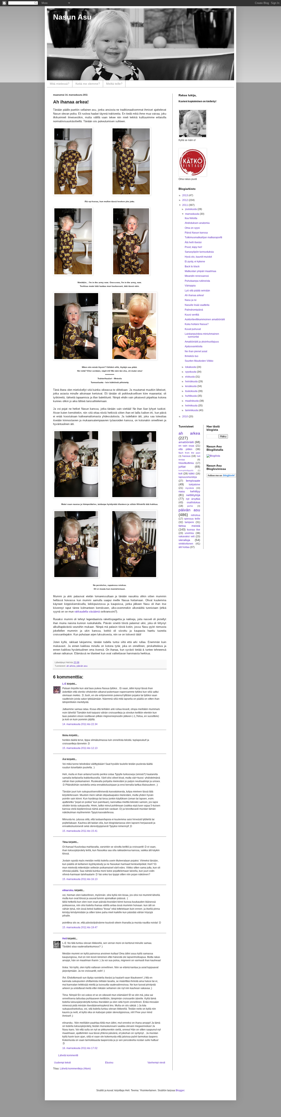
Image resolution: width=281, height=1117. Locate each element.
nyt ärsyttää (193, 498)
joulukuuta (191, 209)
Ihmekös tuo (191, 356)
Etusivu (109, 1062)
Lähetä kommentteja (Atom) (75, 1068)
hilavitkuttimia (186, 463)
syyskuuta (191, 371)
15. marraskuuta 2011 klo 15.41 (80, 831)
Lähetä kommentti (68, 1055)
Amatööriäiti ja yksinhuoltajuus (202, 341)
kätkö (192, 473)
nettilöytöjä (193, 495)
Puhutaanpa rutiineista (197, 280)
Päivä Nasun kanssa (196, 232)
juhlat (182, 466)
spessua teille (192, 518)
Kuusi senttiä (192, 314)
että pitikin (185, 449)
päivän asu (82, 666)
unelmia (189, 533)
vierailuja (184, 540)
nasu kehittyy (189, 491)
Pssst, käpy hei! (193, 247)
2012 (185, 200)
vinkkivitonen (186, 543)
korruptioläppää (186, 470)
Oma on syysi (192, 227)
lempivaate (193, 480)
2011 (185, 205)
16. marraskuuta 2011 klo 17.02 (80, 1048)
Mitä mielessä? (59, 83)
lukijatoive (194, 484)
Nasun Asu (72, 17)
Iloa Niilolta (191, 218)
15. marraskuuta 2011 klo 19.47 (80, 927)
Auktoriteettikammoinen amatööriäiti (205, 319)
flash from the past (189, 453)
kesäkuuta (191, 386)
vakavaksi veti (187, 536)
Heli (64, 938)
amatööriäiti (186, 442)
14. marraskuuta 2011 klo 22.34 (80, 724)
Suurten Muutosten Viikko (199, 360)
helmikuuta (191, 405)
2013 (185, 195)
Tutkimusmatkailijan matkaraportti (203, 237)
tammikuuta (192, 410)
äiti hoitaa (184, 547)
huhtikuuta (191, 395)
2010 (185, 416)
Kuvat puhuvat (193, 329)
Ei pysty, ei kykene (195, 261)
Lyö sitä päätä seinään (197, 290)
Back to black (192, 266)
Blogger (180, 1090)
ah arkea (70, 666)
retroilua (195, 515)
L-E (64, 683)
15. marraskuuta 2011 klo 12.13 (80, 748)
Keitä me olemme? (87, 83)
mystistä (189, 488)
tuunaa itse (193, 529)
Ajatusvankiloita (193, 346)
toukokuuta (191, 391)
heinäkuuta (191, 381)
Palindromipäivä (194, 309)
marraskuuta (192, 213)
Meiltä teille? (114, 83)
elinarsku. (68, 890)
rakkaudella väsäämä (87, 611)
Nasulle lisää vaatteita (197, 305)
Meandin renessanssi (197, 276)
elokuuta (190, 376)
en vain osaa (186, 445)
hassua (186, 456)
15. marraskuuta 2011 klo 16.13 (80, 879)
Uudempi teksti (62, 1062)
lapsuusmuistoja (188, 477)
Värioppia (190, 285)
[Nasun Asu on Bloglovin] (221, 476)
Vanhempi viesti (156, 1062)
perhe (190, 506)
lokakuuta (191, 367)
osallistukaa (193, 502)
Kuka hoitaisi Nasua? (197, 324)
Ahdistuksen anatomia (197, 223)
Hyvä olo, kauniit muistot (198, 256)
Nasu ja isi (190, 300)
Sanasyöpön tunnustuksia (199, 251)
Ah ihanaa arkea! (194, 295)
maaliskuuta (192, 400)
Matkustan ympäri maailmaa (200, 271)
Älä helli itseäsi (193, 242)
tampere (189, 522)
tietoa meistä (189, 525)
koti (180, 473)
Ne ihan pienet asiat (196, 351)
